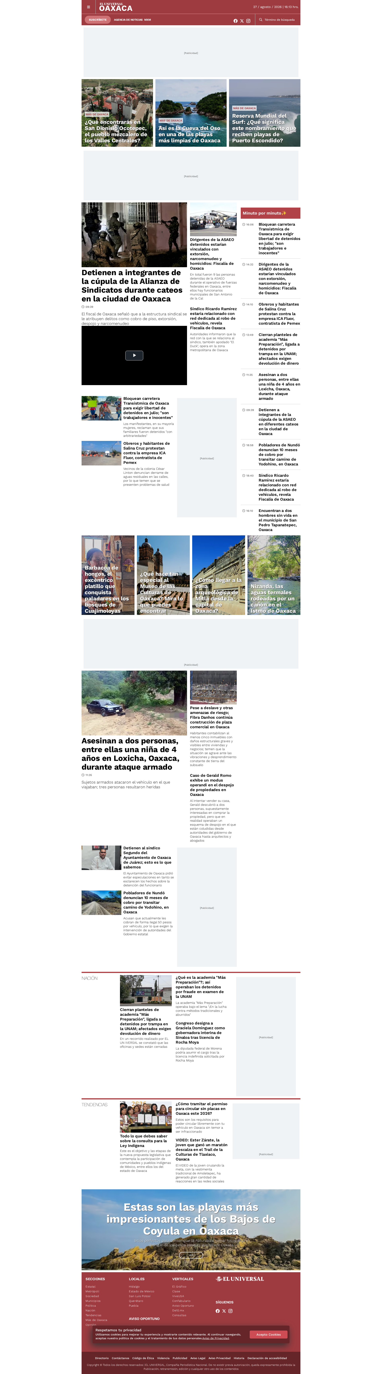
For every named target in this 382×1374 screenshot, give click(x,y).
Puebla (134, 1305)
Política (91, 1305)
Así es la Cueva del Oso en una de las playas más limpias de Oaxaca (189, 134)
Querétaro (136, 1300)
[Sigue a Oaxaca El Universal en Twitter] (243, 21)
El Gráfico (179, 1286)
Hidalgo (134, 1286)
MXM (147, 19)
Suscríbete (98, 19)
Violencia (163, 1358)
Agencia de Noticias (128, 19)
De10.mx (178, 1310)
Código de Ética (143, 1358)
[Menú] (89, 7)
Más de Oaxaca (97, 114)
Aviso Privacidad (220, 1358)
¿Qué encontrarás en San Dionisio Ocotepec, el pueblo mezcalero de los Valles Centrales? (116, 131)
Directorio (102, 1358)
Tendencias (93, 1315)
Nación (90, 1310)
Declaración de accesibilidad (267, 1358)
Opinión (91, 1324)
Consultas (179, 1315)
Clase (176, 1291)
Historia (239, 1358)
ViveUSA (178, 1296)
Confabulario (181, 1300)
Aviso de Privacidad (215, 1338)
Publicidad (180, 1358)
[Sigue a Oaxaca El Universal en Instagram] (249, 21)
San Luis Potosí (140, 1296)
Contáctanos (120, 1358)
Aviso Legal (197, 1358)
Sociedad (92, 1296)
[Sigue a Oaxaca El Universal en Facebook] (237, 21)
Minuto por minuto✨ (265, 213)
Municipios (93, 1300)
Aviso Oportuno (183, 1305)
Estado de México (141, 1291)
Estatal (91, 1286)
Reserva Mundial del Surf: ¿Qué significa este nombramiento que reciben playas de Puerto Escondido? (264, 128)
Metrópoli (92, 1291)
